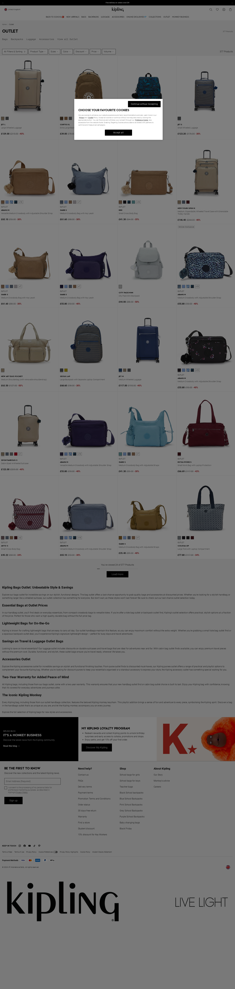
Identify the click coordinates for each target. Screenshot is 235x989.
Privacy (81, 118)
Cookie (90, 118)
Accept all (118, 132)
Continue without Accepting (144, 104)
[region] (118, 119)
